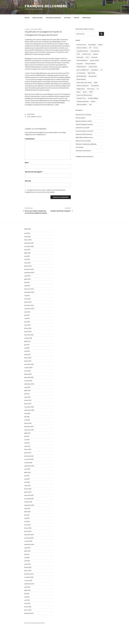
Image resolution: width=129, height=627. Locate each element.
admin (39, 29)
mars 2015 (27, 525)
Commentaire (30, 139)
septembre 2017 (29, 430)
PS (97, 89)
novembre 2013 (28, 577)
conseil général (94, 51)
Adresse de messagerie (34, 172)
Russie (85, 92)
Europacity (80, 63)
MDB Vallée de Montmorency (84, 137)
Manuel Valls (36, 116)
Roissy (78, 92)
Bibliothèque (86, 17)
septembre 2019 (29, 384)
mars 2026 (27, 236)
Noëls (95, 82)
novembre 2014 (29, 538)
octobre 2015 (28, 502)
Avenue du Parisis (82, 48)
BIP (90, 48)
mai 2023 (27, 295)
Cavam (96, 48)
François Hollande (90, 63)
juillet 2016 (27, 472)
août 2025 (27, 249)
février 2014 (27, 567)
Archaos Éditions (81, 118)
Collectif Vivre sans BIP (82, 127)
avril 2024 (27, 285)
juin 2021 (26, 344)
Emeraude (94, 57)
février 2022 (27, 328)
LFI (101, 70)
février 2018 (27, 423)
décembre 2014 (29, 534)
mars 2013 (27, 603)
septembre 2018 (29, 410)
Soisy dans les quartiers (53, 17)
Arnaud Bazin (92, 44)
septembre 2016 (29, 466)
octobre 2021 (28, 338)
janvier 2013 (27, 610)
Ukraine (93, 101)
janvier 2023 (27, 302)
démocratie (80, 57)
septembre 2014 (29, 544)
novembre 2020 (29, 364)
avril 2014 (27, 561)
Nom (27, 162)
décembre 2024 (29, 269)
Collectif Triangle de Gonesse (84, 124)
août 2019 (27, 387)
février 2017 (27, 449)
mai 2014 (27, 557)
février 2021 (27, 357)
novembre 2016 (29, 459)
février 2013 (27, 606)
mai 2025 (27, 256)
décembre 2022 (29, 305)
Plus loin (76, 17)
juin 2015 (26, 515)
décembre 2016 (29, 456)
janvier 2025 (28, 266)
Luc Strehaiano (81, 73)
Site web (28, 181)
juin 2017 (26, 436)
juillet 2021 (27, 341)
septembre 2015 (29, 505)
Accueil (27, 17)
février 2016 (27, 489)
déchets (95, 54)
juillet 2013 (27, 590)
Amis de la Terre (81, 44)
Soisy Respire (80, 147)
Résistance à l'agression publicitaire (86, 144)
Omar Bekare (95, 85)
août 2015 (27, 508)
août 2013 (27, 587)
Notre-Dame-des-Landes (84, 82)
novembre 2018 (29, 407)
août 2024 (27, 276)
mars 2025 (27, 263)
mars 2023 (27, 299)
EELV (29, 116)
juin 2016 (26, 475)
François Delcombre (46, 6)
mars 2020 (27, 371)
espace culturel (94, 60)
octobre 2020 (28, 367)
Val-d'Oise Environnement (83, 150)
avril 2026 (27, 233)
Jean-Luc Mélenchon (83, 70)
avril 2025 (27, 259)
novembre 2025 (29, 246)
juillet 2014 (27, 551)
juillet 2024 (27, 279)
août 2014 (27, 548)
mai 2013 (26, 597)
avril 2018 (27, 420)
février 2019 (27, 400)
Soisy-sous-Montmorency (84, 95)
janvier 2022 (27, 331)
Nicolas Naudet (81, 79)
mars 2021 (27, 354)
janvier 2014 (27, 570)
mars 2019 (27, 397)
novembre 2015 (29, 498)
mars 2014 (27, 564)
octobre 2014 (28, 541)
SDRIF (91, 92)
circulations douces (82, 51)
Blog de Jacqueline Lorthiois (84, 121)
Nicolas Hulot (92, 76)
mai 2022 (27, 318)
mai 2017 (26, 439)
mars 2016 (27, 485)
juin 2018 (26, 416)
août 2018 (27, 413)
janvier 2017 (27, 452)
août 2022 (27, 312)
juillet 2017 (27, 433)
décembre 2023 (29, 289)
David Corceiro (86, 54)
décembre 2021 (28, 335)
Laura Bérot (94, 70)
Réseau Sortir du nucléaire (83, 141)
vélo (90, 104)
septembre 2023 (29, 292)
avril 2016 (27, 482)
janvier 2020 (28, 374)
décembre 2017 (28, 426)
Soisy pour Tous (81, 98)
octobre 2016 (28, 462)
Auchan (100, 44)
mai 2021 (26, 348)
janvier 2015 (27, 531)
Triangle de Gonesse (83, 101)
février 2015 (27, 528)
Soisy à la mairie (38, 17)
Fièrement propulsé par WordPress (34, 623)
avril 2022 (27, 321)
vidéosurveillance (82, 104)
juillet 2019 (27, 390)
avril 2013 (27, 600)
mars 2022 (27, 325)
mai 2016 (27, 479)
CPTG (78, 54)
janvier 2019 (27, 403)
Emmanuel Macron (82, 60)
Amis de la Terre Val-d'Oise (83, 114)
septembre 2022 (29, 308)
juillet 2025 (27, 253)
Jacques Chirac (93, 66)
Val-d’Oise (67, 17)
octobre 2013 (28, 580)
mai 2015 (27, 518)
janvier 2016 (27, 492)
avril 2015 (27, 521)
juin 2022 (26, 315)
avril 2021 (27, 351)
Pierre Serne (91, 89)
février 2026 (28, 240)
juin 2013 (26, 593)
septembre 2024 (29, 272)
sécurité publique (93, 98)
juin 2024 (27, 282)
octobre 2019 (28, 380)
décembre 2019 (29, 377)
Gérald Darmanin (81, 66)
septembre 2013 (29, 584)
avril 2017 (27, 443)
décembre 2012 (28, 613)
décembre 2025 (29, 243)
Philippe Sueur (81, 89)
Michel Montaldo (81, 76)
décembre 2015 (29, 495)
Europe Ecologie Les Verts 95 (84, 131)
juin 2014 (26, 554)
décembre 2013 (28, 574)
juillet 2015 (27, 511)
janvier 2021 (27, 361)
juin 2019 (26, 393)
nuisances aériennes (83, 85)
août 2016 (27, 469)
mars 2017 (27, 446)
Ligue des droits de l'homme (84, 134)
